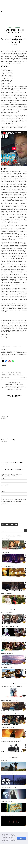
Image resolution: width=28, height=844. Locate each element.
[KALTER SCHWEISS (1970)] (13, 674)
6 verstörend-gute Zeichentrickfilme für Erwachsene (13, 713)
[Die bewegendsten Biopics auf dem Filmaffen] (13, 747)
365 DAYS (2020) (5, 552)
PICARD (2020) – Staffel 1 (7, 566)
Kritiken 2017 (4, 374)
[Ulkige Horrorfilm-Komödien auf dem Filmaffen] (13, 693)
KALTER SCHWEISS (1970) (7, 667)
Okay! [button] (21, 838)
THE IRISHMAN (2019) (6, 580)
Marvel (10, 374)
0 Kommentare (23, 377)
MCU (14, 374)
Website (3, 491)
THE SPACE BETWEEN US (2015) (8, 787)
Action (3, 372)
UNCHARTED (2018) (6, 760)
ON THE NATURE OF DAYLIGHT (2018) (10, 773)
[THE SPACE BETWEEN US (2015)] (13, 794)
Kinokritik (11, 27)
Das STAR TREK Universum (7, 727)
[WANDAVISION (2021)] (13, 545)
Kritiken (17, 27)
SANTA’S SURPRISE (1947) (7, 801)
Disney (8, 372)
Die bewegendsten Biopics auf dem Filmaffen (11, 741)
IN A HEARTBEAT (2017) (6, 815)
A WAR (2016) (4, 417)
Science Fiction (20, 374)
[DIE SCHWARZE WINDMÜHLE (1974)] (13, 633)
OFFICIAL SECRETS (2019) (7, 612)
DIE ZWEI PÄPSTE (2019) (7, 593)
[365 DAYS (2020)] (13, 559)
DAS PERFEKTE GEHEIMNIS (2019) (9, 640)
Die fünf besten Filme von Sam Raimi (9, 700)
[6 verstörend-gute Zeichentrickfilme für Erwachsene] (13, 720)
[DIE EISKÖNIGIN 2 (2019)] (13, 660)
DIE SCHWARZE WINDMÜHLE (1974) (9, 626)
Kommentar (4, 503)
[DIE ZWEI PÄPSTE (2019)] (13, 600)
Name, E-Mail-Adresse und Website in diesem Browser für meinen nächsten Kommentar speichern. (13, 500)
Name (3, 478)
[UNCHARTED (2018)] (13, 766)
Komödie (18, 372)
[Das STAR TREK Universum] (13, 734)
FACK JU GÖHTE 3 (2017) (8, 439)
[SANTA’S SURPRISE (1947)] (13, 807)
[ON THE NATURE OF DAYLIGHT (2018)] (13, 780)
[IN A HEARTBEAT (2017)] (13, 821)
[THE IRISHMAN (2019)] (13, 586)
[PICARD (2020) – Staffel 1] (13, 573)
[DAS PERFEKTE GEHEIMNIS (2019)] (13, 646)
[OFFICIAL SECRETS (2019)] (13, 619)
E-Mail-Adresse (5, 485)
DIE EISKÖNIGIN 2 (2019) (7, 653)
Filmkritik (12, 372)
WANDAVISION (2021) (6, 539)
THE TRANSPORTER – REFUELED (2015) (12, 462)
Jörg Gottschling (6, 377)
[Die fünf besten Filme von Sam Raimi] (13, 706)
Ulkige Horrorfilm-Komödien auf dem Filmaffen (11, 686)
